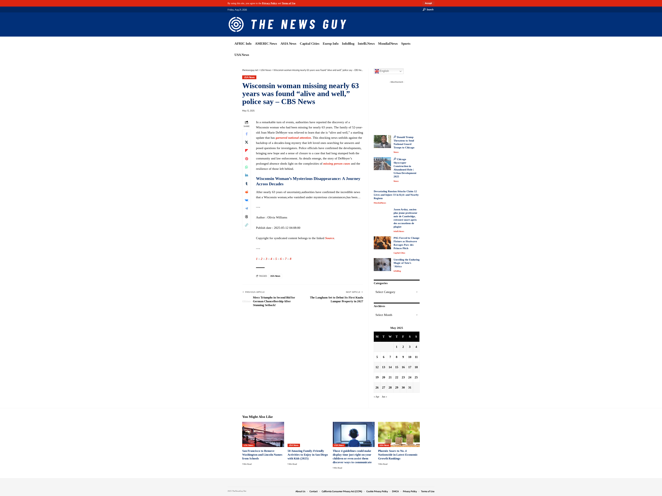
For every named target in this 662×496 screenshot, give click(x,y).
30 (403, 387)
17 (409, 367)
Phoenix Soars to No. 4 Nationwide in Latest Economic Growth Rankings (398, 454)
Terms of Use (288, 3)
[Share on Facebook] (246, 134)
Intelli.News (399, 231)
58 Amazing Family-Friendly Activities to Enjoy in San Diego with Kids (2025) (308, 454)
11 (416, 357)
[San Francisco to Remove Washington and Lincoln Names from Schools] (263, 434)
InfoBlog (397, 271)
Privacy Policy (269, 3)
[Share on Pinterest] (246, 159)
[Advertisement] (403, 106)
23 (403, 377)
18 (416, 367)
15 (396, 367)
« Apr (376, 396)
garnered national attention (293, 137)
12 (377, 367)
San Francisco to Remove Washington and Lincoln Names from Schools (262, 454)
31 (409, 387)
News (396, 152)
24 (409, 377)
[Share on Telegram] (246, 208)
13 (383, 367)
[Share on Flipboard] (246, 150)
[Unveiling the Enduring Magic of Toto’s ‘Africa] (382, 264)
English (384, 71)
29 (396, 387)
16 (403, 367)
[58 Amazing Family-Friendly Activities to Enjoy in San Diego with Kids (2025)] (308, 434)
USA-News (275, 276)
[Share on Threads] (246, 217)
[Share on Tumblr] (246, 183)
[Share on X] (246, 142)
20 (383, 377)
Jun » (384, 396)
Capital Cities (399, 253)
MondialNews (380, 203)
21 (390, 377)
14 (390, 367)
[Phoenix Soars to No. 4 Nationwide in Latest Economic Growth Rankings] (399, 434)
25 (416, 377)
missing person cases (336, 163)
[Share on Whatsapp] (246, 167)
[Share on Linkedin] (246, 175)
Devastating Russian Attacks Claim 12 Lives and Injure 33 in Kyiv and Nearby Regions (396, 195)
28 (390, 387)
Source (329, 238)
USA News (249, 77)
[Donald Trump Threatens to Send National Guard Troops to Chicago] (382, 141)
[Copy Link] (246, 225)
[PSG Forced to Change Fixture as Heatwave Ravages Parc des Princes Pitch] (382, 242)
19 (377, 377)
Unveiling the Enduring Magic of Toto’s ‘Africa (407, 263)
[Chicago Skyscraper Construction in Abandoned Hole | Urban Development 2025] (382, 163)
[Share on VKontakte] (246, 200)
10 (409, 357)
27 (383, 387)
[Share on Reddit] (246, 192)
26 (377, 387)
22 (396, 377)
